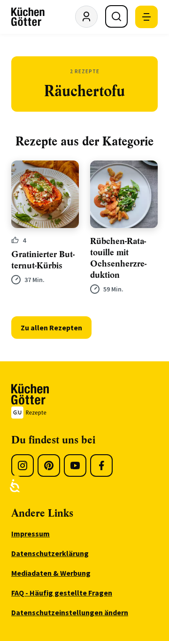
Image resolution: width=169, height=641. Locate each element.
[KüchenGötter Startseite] (28, 17)
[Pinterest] (49, 465)
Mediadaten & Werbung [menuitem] (51, 573)
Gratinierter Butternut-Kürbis (43, 260)
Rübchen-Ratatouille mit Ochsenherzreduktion (118, 258)
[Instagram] (22, 465)
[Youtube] (75, 465)
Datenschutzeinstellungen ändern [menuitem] (69, 612)
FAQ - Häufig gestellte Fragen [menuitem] (61, 592)
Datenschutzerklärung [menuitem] (50, 553)
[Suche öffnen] (116, 16)
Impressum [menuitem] (30, 533)
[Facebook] (101, 465)
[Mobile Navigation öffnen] (146, 17)
